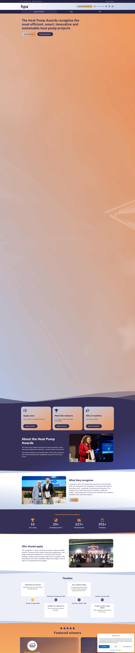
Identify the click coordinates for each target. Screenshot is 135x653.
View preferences (127, 646)
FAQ (100, 11)
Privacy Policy (118, 650)
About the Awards (39, 11)
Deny (116, 646)
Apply (71, 11)
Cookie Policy (112, 650)
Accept (104, 646)
